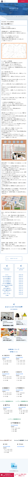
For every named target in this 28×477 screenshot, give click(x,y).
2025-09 (21, 294)
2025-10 (21, 292)
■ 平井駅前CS (20, 388)
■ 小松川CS (6, 355)
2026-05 (21, 280)
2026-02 (21, 285)
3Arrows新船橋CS (7, 283)
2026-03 (21, 283)
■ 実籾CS (19, 355)
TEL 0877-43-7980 (19, 373)
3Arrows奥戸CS (7, 280)
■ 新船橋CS (6, 388)
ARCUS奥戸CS (7, 288)
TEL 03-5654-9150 (5, 373)
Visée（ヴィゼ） (7, 293)
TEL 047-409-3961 (5, 389)
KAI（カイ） (7, 291)
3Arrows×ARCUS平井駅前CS (7, 286)
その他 (7, 295)
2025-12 (21, 288)
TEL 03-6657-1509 (22, 407)
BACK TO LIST (14, 258)
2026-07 (21, 276)
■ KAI (5, 444)
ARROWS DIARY (9, 16)
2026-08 (21, 274)
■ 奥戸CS (5, 372)
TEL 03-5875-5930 (5, 357)
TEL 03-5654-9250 (6, 407)
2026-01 (21, 287)
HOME (2, 16)
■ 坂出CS (19, 372)
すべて (7, 274)
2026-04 (21, 281)
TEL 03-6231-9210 (19, 389)
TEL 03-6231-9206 (14, 425)
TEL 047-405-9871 (19, 357)
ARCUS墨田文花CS (7, 290)
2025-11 (21, 290)
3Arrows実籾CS (7, 278)
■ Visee (20, 444)
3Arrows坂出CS (7, 281)
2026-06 (21, 278)
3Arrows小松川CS (7, 276)
